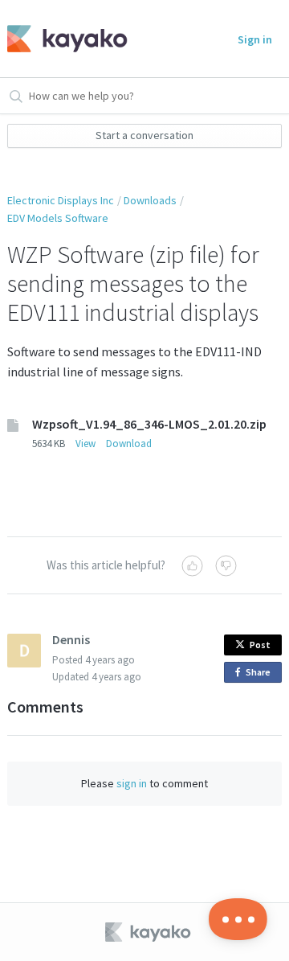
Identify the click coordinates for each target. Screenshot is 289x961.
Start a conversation (144, 135)
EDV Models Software (57, 218)
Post (260, 645)
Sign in (255, 39)
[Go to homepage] (62, 38)
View (85, 443)
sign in (131, 783)
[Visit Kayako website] (149, 932)
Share (261, 674)
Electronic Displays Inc (60, 200)
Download (129, 443)
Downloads (150, 200)
